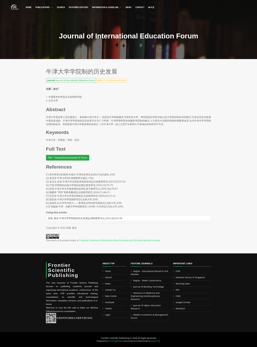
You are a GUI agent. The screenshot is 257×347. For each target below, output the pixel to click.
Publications (42, 7)
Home (29, 7)
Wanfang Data (183, 283)
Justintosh (155, 341)
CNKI (178, 296)
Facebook (109, 302)
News (128, 7)
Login (107, 314)
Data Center (111, 296)
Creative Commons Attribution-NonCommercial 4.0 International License (119, 240)
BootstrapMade (115, 341)
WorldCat (180, 308)
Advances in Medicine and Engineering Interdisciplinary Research (145, 296)
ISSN (178, 271)
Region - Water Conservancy (147, 280)
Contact (139, 7)
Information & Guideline (105, 7)
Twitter (108, 308)
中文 (152, 7)
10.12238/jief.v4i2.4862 (112, 80)
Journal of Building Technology (148, 286)
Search (61, 7)
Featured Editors (78, 7)
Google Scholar (183, 302)
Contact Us (110, 289)
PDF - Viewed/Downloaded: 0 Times (67, 157)
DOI (177, 289)
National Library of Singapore (190, 277)
